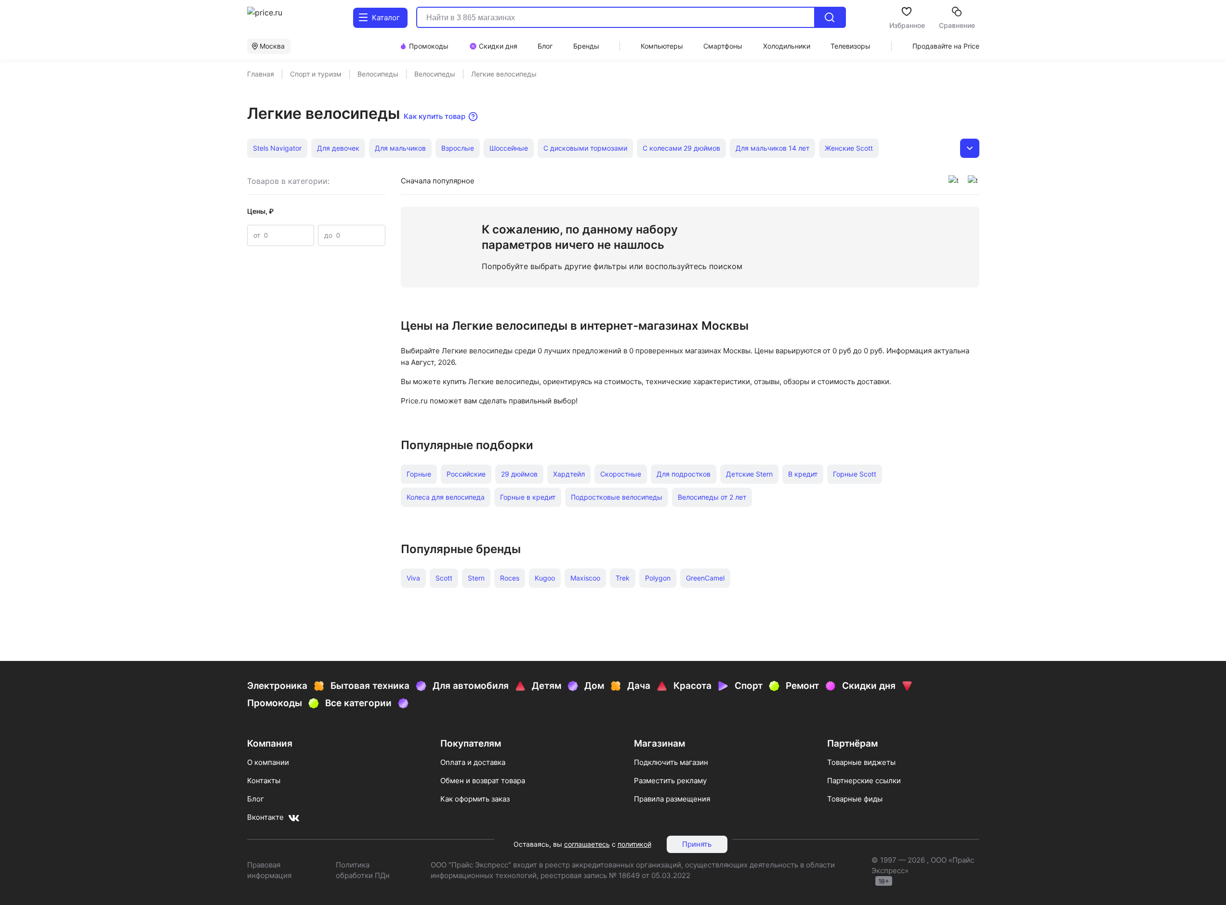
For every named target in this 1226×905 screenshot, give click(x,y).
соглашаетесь (587, 844)
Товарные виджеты (861, 762)
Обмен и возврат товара (482, 780)
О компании (268, 762)
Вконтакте (265, 817)
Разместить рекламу (670, 780)
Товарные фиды (855, 798)
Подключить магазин (671, 762)
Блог (255, 798)
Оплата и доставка (472, 762)
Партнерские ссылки (864, 780)
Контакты (263, 780)
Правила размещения (672, 798)
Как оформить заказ (475, 798)
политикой (634, 844)
